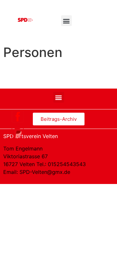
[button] (66, 20)
